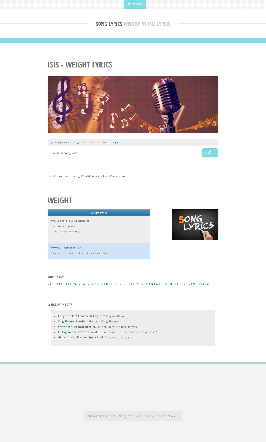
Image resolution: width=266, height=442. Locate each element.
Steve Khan (65, 327)
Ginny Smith (66, 337)
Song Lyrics (109, 23)
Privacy (148, 416)
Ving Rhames (66, 321)
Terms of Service (166, 416)
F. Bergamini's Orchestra (73, 332)
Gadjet (62, 316)
